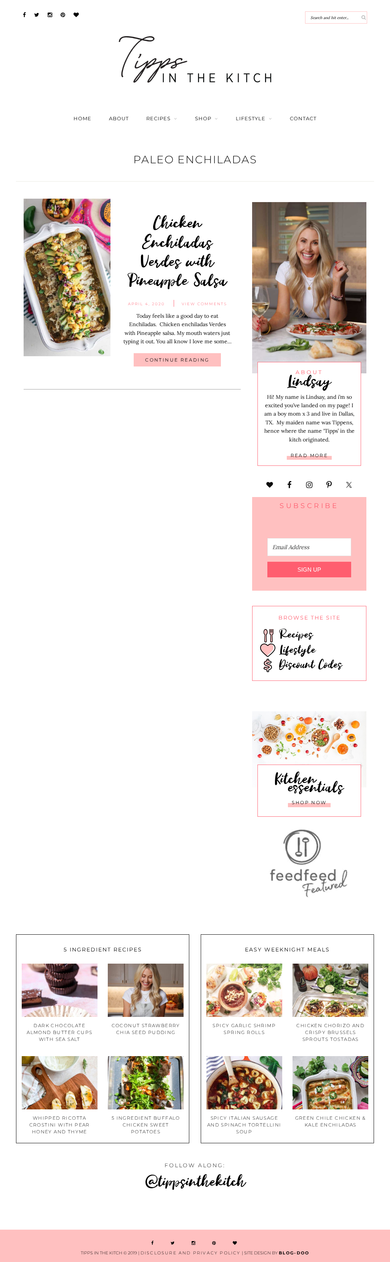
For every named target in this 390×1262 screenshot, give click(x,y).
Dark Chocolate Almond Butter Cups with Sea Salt (59, 1032)
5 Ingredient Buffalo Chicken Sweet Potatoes (146, 1125)
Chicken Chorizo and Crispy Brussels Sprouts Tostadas (330, 1032)
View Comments (204, 303)
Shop (203, 118)
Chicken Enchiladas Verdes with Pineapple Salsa (177, 251)
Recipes (158, 118)
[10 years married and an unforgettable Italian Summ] (97, 1211)
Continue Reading (177, 360)
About (119, 118)
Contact (303, 118)
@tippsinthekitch (195, 1180)
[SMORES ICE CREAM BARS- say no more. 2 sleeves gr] (357, 1211)
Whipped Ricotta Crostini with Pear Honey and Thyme (59, 1125)
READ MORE (309, 455)
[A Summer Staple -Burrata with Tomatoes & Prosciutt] (32, 1211)
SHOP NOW (309, 802)
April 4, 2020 (146, 303)
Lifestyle (250, 118)
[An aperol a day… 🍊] (227, 1211)
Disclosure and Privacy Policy (191, 1253)
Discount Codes (308, 664)
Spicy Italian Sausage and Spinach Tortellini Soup (244, 1125)
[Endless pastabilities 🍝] (162, 1211)
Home (82, 118)
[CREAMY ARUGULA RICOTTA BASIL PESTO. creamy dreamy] (292, 1211)
